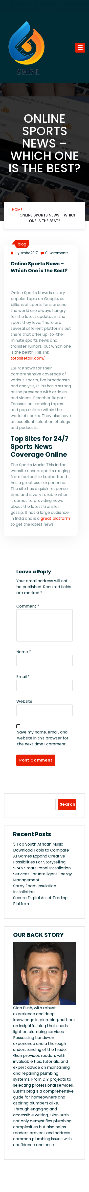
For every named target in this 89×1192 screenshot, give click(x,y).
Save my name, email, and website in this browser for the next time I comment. (42, 738)
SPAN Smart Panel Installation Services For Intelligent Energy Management (42, 874)
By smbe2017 (26, 252)
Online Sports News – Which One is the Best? (48, 218)
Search (67, 804)
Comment (27, 606)
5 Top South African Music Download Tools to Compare (41, 847)
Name (23, 652)
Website (24, 701)
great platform (55, 518)
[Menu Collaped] (80, 48)
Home (17, 209)
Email (23, 676)
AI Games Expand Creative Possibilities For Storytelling (39, 859)
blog (22, 244)
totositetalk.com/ (28, 358)
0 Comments (56, 252)
